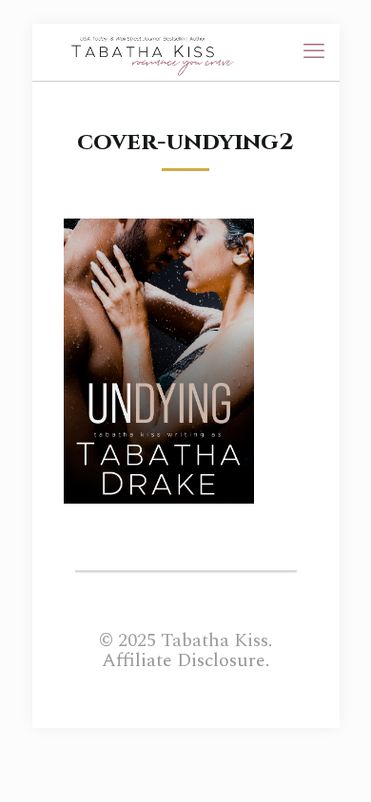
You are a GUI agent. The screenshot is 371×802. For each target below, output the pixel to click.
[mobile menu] (314, 52)
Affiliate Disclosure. (185, 660)
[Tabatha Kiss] (145, 52)
